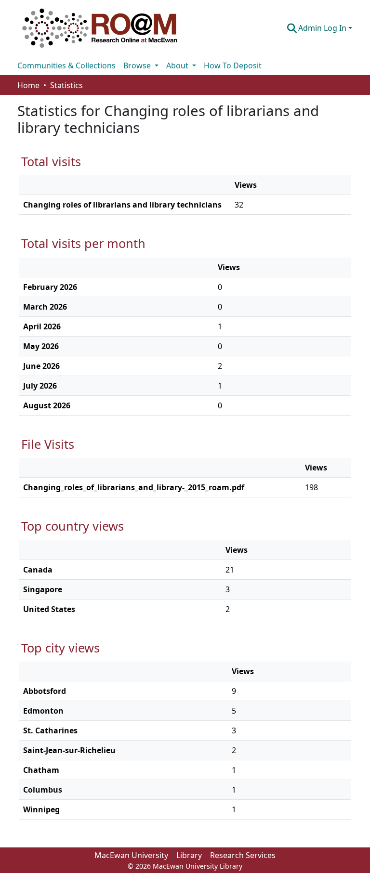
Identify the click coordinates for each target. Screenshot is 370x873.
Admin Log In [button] (323, 28)
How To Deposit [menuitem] (233, 65)
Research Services (243, 855)
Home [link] (28, 85)
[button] (99, 28)
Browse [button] (138, 65)
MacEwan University (131, 855)
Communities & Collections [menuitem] (66, 65)
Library (189, 855)
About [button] (178, 65)
